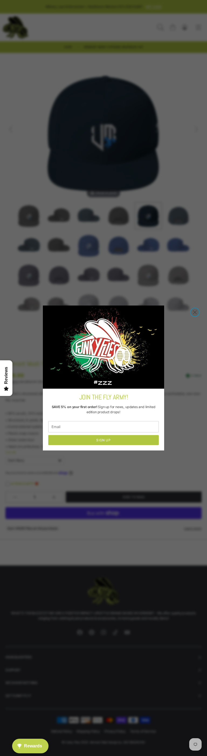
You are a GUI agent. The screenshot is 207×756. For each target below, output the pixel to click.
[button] (195, 312)
